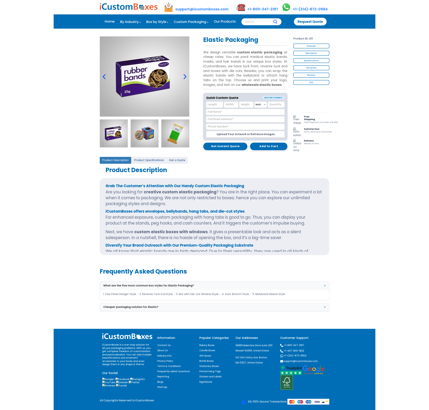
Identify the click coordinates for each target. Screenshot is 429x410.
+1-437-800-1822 (293, 350)
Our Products (225, 21)
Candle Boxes (207, 350)
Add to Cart (268, 146)
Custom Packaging (190, 21)
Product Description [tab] (115, 160)
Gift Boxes (205, 355)
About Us (162, 350)
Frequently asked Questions (173, 371)
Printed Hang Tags (210, 371)
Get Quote (311, 67)
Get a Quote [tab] (177, 160)
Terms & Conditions (169, 366)
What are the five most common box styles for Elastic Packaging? (148, 285)
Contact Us (164, 345)
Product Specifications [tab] (149, 160)
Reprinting (163, 376)
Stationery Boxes (209, 366)
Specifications (311, 60)
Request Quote (310, 21)
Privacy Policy (165, 361)
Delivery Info (164, 355)
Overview (311, 46)
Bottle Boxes (206, 361)
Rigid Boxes (205, 382)
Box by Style (156, 21)
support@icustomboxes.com (300, 361)
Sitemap (162, 387)
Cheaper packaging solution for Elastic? (130, 307)
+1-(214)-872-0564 (295, 355)
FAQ (311, 82)
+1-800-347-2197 (293, 345)
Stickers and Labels (210, 376)
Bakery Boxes (206, 345)
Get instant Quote (225, 146)
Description (311, 53)
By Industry (129, 21)
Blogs (160, 382)
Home (110, 21)
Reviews (311, 75)
